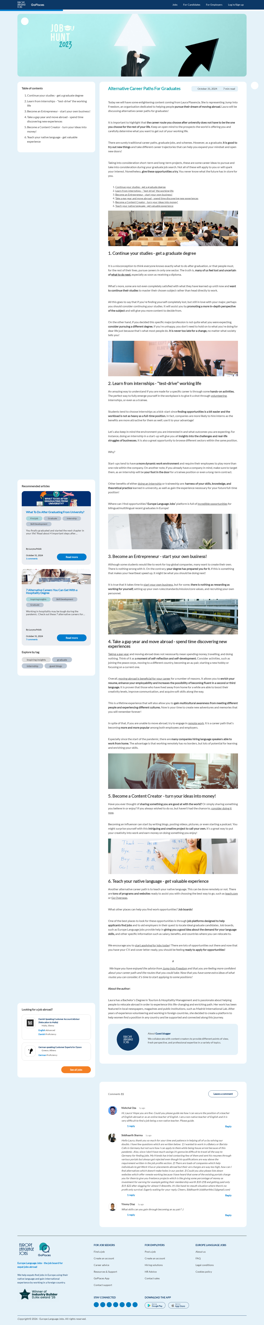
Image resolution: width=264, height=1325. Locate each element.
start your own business (158, 584)
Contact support (103, 1284)
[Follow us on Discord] (128, 1304)
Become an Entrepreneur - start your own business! (58, 111)
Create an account (104, 1258)
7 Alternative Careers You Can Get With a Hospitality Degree (51, 591)
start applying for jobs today (152, 945)
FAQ (198, 1258)
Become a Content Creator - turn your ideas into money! (146, 202)
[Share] (254, 85)
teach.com (231, 893)
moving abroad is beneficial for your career (144, 678)
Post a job (150, 1251)
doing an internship (150, 483)
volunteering (219, 395)
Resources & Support (105, 1271)
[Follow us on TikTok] (109, 1304)
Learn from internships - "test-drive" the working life (144, 190)
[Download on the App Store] (178, 1305)
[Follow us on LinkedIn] (96, 1304)
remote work (196, 723)
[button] (176, 1126)
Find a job (99, 1251)
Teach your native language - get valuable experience (144, 205)
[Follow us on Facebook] (102, 1304)
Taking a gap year (118, 654)
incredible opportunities (212, 503)
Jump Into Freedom (175, 968)
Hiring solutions (154, 1264)
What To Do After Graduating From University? (55, 512)
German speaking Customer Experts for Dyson (60, 1047)
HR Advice (151, 1271)
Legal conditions (205, 1264)
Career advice (101, 1264)
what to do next (121, 274)
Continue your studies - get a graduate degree (55, 95)
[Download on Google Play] (155, 1305)
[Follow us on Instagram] (135, 1304)
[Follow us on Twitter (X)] (122, 1304)
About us (201, 1251)
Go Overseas (119, 897)
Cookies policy (204, 1271)
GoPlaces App (101, 1278)
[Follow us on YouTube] (115, 1304)
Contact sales (152, 1278)
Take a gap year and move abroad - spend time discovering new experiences (156, 198)
